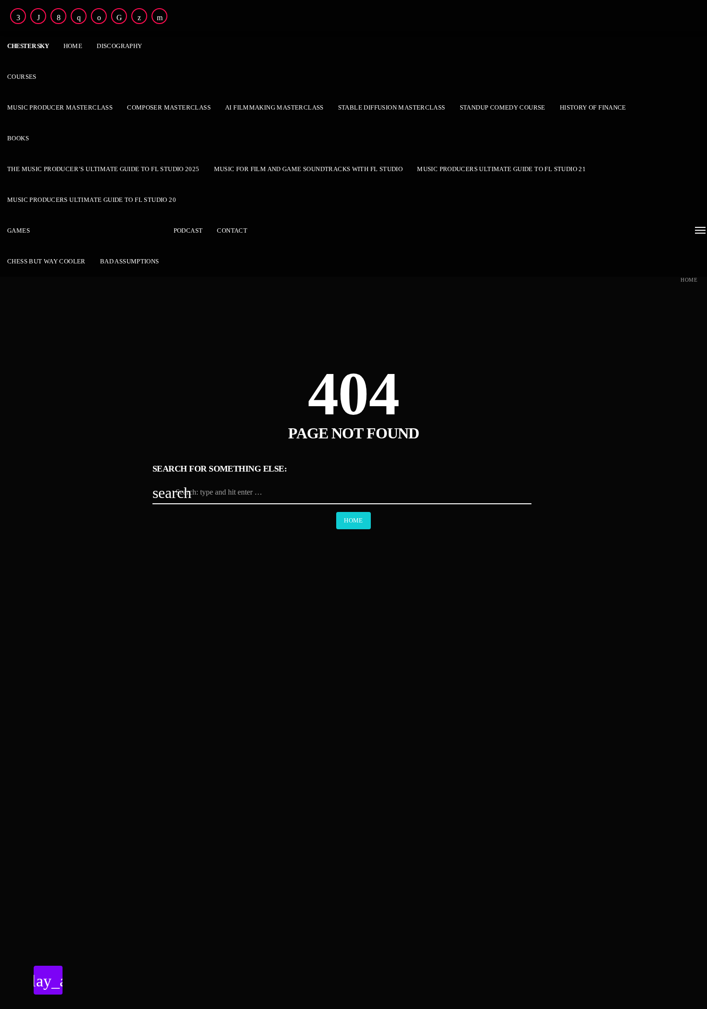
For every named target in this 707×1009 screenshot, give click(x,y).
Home (689, 280)
